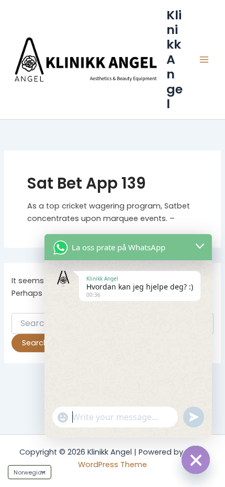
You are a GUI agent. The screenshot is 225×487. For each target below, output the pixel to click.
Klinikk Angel (174, 59)
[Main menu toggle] (204, 59)
